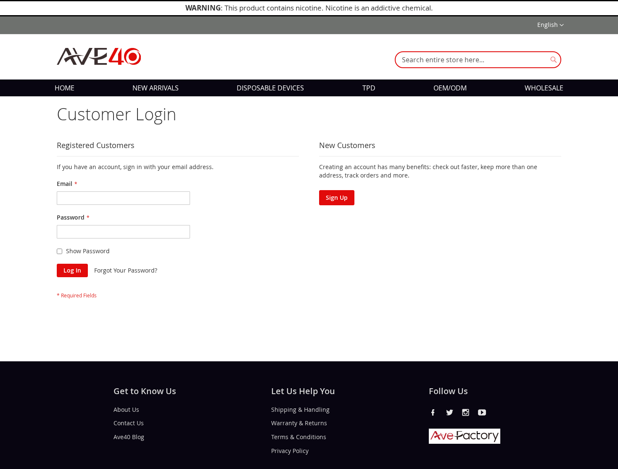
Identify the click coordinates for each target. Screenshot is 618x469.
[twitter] (449, 412)
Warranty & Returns (299, 423)
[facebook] (433, 412)
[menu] (309, 87)
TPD (368, 88)
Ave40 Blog (129, 437)
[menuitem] (64, 87)
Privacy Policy (290, 451)
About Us (126, 409)
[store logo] (99, 56)
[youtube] (482, 412)
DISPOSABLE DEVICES (270, 88)
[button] (550, 25)
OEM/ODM (450, 88)
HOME (64, 88)
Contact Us (129, 423)
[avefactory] (464, 441)
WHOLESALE (544, 88)
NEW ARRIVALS (155, 88)
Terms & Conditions (298, 437)
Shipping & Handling (300, 409)
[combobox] (478, 59)
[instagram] (466, 412)
